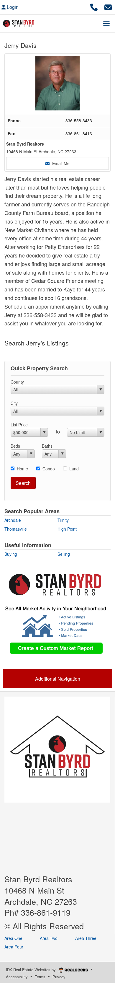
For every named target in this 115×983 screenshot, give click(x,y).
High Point (67, 529)
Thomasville (15, 529)
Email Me (60, 163)
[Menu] (106, 23)
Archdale (12, 520)
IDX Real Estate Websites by (31, 969)
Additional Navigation (57, 678)
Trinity (63, 520)
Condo (48, 469)
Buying (10, 554)
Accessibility (17, 976)
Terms (40, 976)
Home (22, 469)
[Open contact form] (108, 6)
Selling (64, 554)
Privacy (58, 976)
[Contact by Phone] (94, 6)
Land (74, 469)
